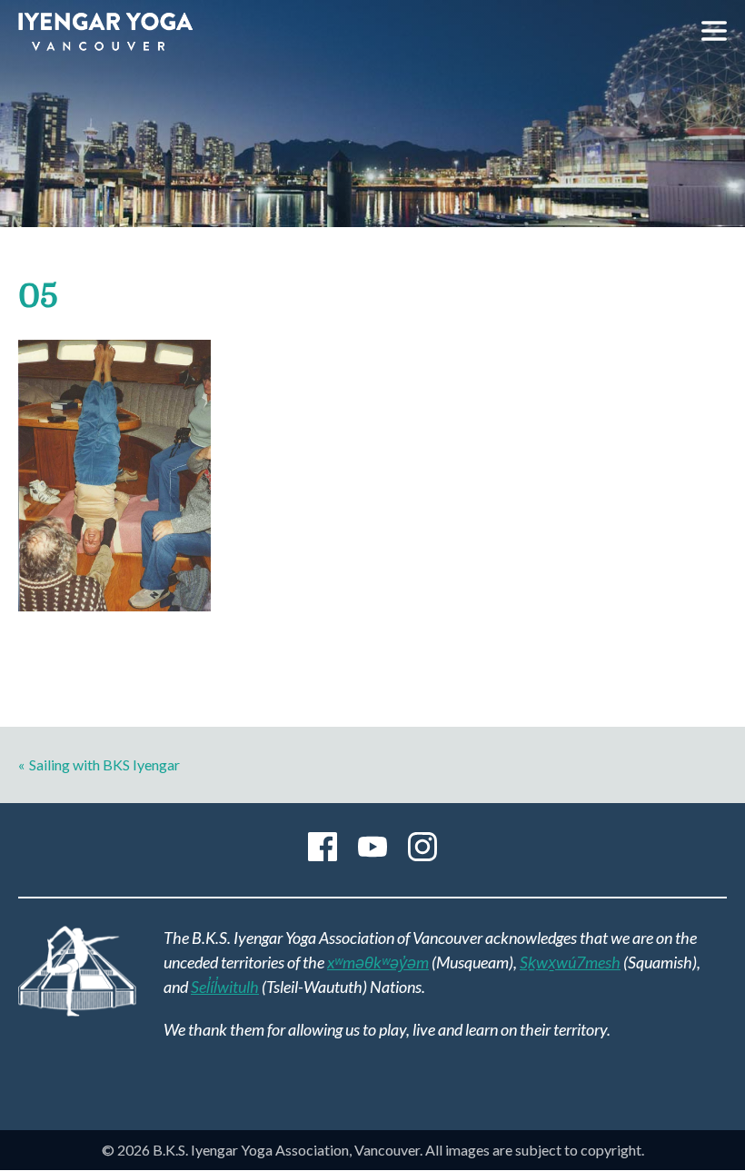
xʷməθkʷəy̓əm (378, 962)
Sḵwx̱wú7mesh (570, 962)
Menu (714, 31)
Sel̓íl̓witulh (225, 987)
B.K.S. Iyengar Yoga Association (105, 32)
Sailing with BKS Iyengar (104, 764)
